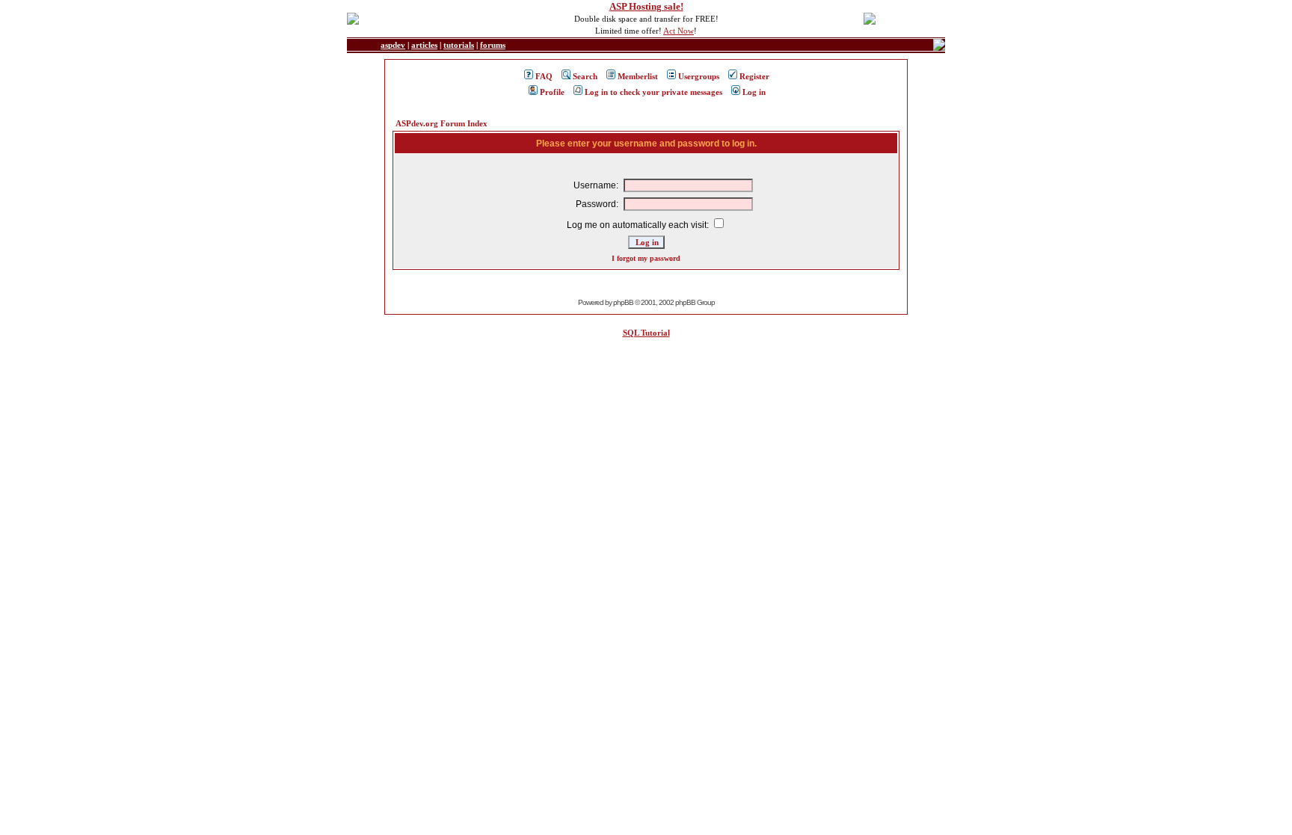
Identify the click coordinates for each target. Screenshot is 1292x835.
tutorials (458, 44)
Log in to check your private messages (653, 91)
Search (585, 76)
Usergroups (698, 76)
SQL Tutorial (646, 332)
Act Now (678, 30)
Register (754, 76)
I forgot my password (646, 258)
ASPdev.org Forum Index (441, 123)
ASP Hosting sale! (646, 6)
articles (424, 44)
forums (492, 44)
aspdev (393, 44)
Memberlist (638, 76)
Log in (754, 91)
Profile (552, 91)
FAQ (544, 76)
